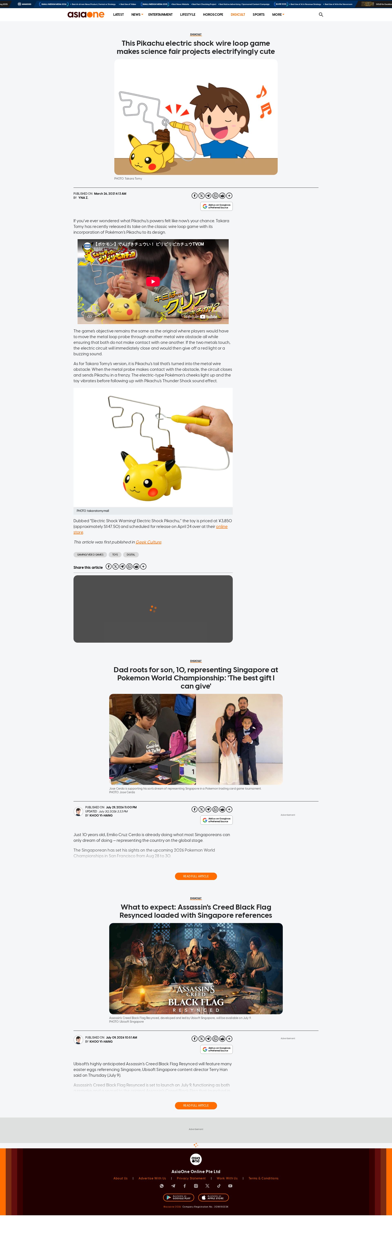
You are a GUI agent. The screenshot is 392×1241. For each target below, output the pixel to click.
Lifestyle (187, 15)
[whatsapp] (215, 196)
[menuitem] (118, 14)
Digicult (238, 15)
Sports (259, 15)
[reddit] (222, 196)
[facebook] (194, 196)
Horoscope (213, 15)
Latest (118, 15)
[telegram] (208, 196)
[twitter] (201, 196)
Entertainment (160, 15)
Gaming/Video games (90, 554)
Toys (115, 554)
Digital (131, 554)
